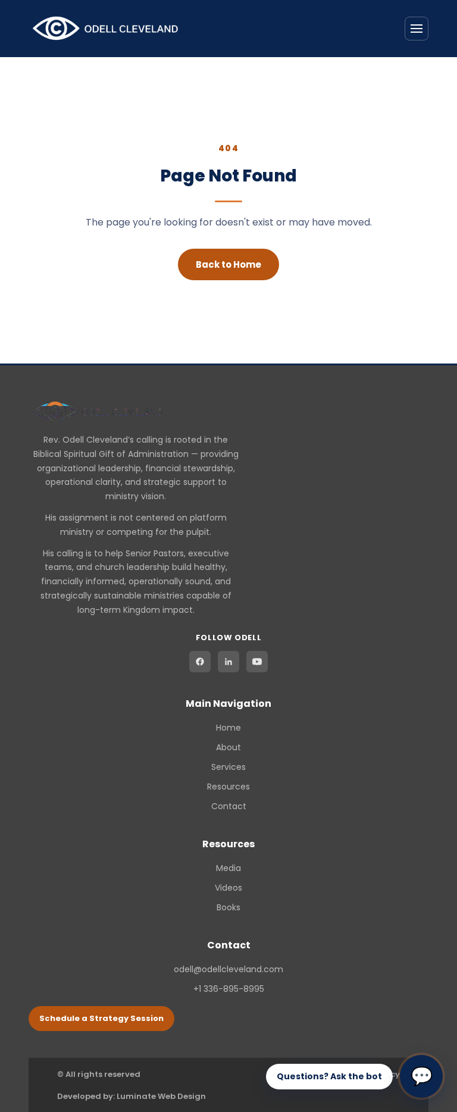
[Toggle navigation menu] (416, 28)
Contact (228, 806)
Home (228, 728)
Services (228, 767)
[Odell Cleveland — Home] (106, 28)
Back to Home (228, 264)
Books (228, 907)
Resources (228, 787)
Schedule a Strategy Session (101, 1018)
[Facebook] (200, 661)
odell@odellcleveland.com (228, 969)
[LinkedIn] (228, 661)
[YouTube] (257, 661)
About (228, 747)
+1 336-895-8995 (228, 989)
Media (228, 868)
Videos (228, 888)
